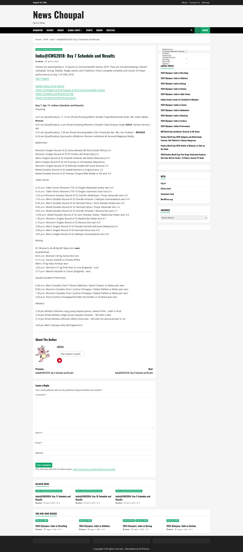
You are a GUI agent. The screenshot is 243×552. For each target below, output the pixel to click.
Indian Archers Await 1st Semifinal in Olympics (180, 99)
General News (129, 520)
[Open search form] (192, 30)
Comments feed (167, 193)
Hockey (60, 30)
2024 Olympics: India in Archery (174, 120)
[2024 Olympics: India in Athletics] (99, 521)
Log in (163, 183)
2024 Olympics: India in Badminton (175, 110)
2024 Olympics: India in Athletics (174, 78)
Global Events (74, 30)
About (185, 2)
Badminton (38, 30)
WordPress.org (167, 199)
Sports (89, 30)
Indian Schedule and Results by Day (54, 93)
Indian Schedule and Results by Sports (55, 97)
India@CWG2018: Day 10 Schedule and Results (93, 498)
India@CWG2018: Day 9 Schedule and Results (133, 498)
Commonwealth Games (173, 51)
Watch (205, 30)
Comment (41, 394)
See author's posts (70, 353)
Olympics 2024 (41, 520)
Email (38, 442)
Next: (134, 370)
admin (40, 61)
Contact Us (194, 2)
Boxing (99, 30)
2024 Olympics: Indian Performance (175, 126)
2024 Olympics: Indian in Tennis (174, 104)
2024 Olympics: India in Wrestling (174, 72)
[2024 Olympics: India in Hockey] (187, 521)
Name (39, 432)
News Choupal (58, 14)
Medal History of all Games (49, 86)
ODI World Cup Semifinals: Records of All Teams (180, 131)
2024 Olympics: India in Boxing (173, 83)
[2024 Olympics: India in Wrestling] (56, 521)
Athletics (110, 30)
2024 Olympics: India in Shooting (174, 115)
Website (39, 453)
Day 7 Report (42, 78)
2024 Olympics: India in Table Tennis (175, 94)
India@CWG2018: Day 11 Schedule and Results (53, 498)
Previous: (54, 370)
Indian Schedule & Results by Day (49, 49)
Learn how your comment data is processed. (94, 469)
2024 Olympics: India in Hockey (173, 88)
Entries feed (166, 188)
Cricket (50, 30)
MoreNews (131, 548)
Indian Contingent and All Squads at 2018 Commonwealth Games (70, 89)
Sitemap (205, 2)
